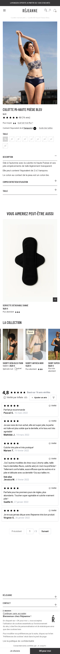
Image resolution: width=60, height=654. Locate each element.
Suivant (45, 531)
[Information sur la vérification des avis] (4, 397)
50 (5, 145)
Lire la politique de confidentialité (18, 641)
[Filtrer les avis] (54, 397)
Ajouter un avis (40, 397)
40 (25, 139)
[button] (16, 117)
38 (18, 139)
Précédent (17, 531)
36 (12, 139)
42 (31, 139)
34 (5, 139)
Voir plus (8, 477)
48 (51, 139)
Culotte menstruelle (18, 18)
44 (38, 139)
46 (45, 139)
